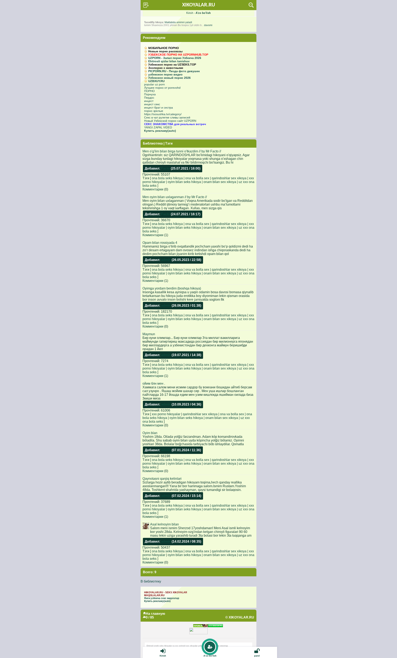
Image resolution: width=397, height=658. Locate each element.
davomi (208, 25)
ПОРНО (149, 91)
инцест (148, 101)
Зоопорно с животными (165, 67)
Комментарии (152, 189)
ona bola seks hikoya (167, 178)
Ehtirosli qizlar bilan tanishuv (169, 61)
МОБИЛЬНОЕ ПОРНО (163, 48)
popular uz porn (154, 84)
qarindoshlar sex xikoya (229, 178)
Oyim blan (149, 433)
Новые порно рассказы (165, 51)
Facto (165, 168)
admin (166, 260)
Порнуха (150, 94)
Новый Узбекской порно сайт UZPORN (170, 120)
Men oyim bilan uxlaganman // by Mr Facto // (174, 197)
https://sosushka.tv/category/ (163, 114)
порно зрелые (153, 110)
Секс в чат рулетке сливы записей (167, 117)
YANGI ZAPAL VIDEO (158, 127)
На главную (155, 613)
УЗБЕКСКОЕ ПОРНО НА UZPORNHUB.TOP (178, 54)
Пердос (149, 97)
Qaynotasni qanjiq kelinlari (162, 478)
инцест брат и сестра (158, 107)
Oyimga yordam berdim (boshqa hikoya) (171, 288)
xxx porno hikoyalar (166, 414)
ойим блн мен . (153, 383)
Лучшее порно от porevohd (162, 87)
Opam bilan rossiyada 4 (159, 242)
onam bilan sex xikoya (219, 182)
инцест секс (152, 104)
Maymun (148, 334)
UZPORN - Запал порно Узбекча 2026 (174, 58)
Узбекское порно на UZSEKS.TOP (172, 64)
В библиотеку (151, 581)
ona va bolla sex (197, 178)
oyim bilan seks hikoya (184, 182)
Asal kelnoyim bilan (164, 524)
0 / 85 (150, 617)
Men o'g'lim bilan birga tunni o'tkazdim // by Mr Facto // (181, 151)
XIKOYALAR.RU (198, 5)
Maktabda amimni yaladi (178, 22)
